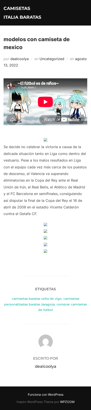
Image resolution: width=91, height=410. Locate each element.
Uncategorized (52, 59)
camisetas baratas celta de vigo (37, 299)
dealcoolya (19, 59)
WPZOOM (67, 402)
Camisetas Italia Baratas (22, 13)
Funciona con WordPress (45, 394)
